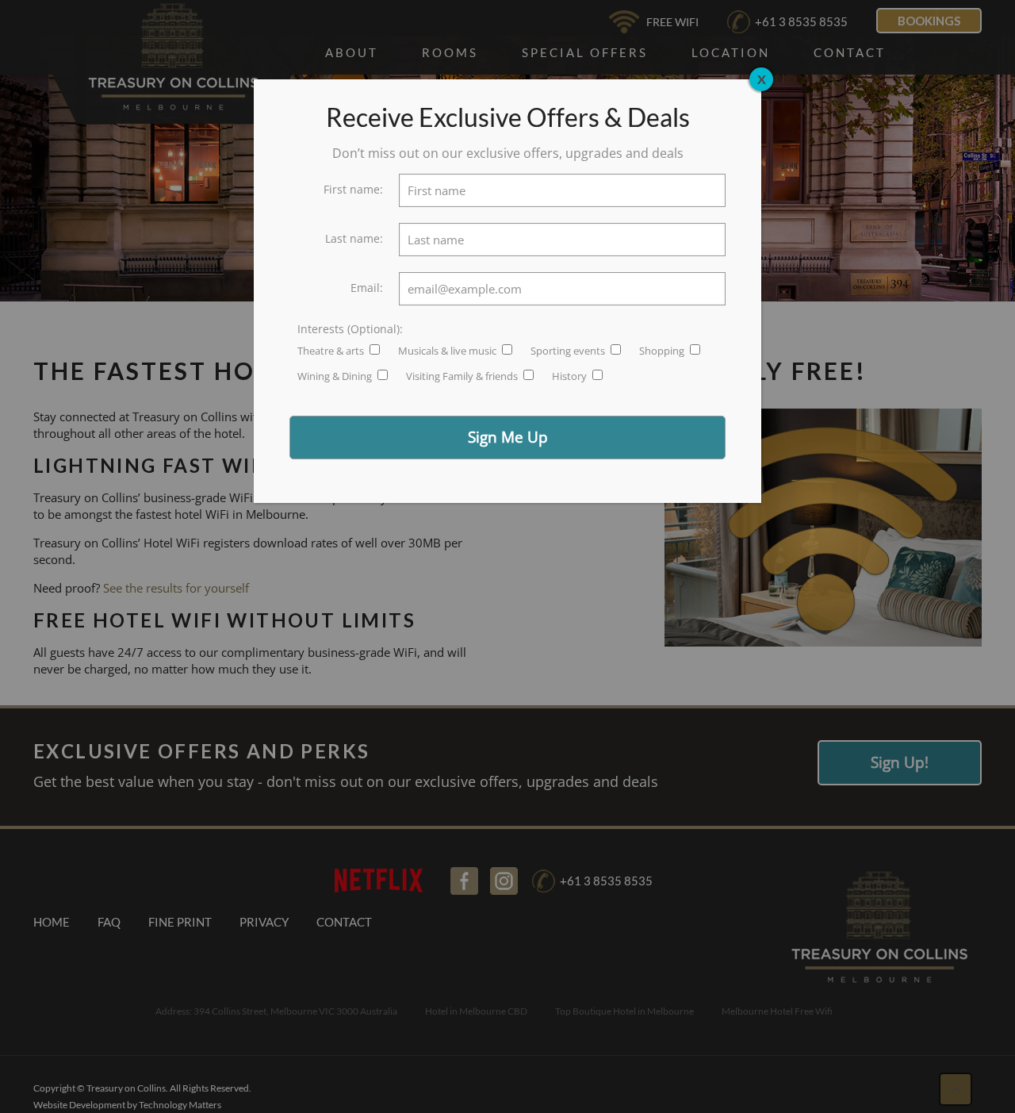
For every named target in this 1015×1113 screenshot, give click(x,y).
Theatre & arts (331, 350)
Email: (366, 287)
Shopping (663, 350)
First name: (353, 189)
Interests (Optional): (350, 328)
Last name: (354, 238)
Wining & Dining (335, 376)
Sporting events (568, 350)
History (570, 376)
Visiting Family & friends (463, 376)
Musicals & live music (448, 350)
